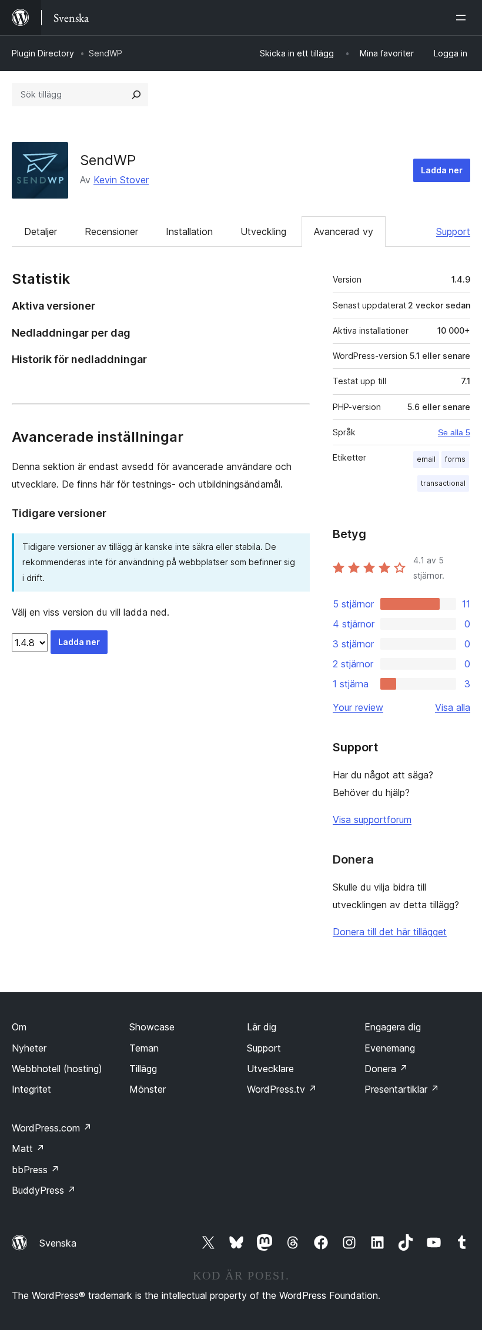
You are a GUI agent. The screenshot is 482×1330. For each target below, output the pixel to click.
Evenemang (389, 1048)
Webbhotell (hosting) (57, 1068)
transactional (443, 483)
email (426, 459)
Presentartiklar (401, 1089)
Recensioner (111, 231)
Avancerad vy (343, 231)
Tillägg (143, 1068)
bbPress (35, 1169)
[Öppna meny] (463, 17)
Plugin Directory (43, 53)
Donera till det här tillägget (390, 932)
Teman (144, 1048)
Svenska (57, 1243)
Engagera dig (392, 1027)
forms (455, 459)
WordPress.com (52, 1128)
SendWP (108, 160)
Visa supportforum (372, 819)
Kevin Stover (121, 180)
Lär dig (261, 1027)
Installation (189, 231)
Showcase (152, 1027)
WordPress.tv (282, 1089)
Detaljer (40, 231)
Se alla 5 (454, 432)
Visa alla (452, 707)
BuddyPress (44, 1190)
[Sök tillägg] (136, 94)
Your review (358, 707)
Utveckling (263, 231)
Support (453, 231)
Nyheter (29, 1048)
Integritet (31, 1089)
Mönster (147, 1089)
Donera (386, 1068)
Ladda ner (442, 170)
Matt (28, 1148)
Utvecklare (270, 1068)
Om (19, 1027)
